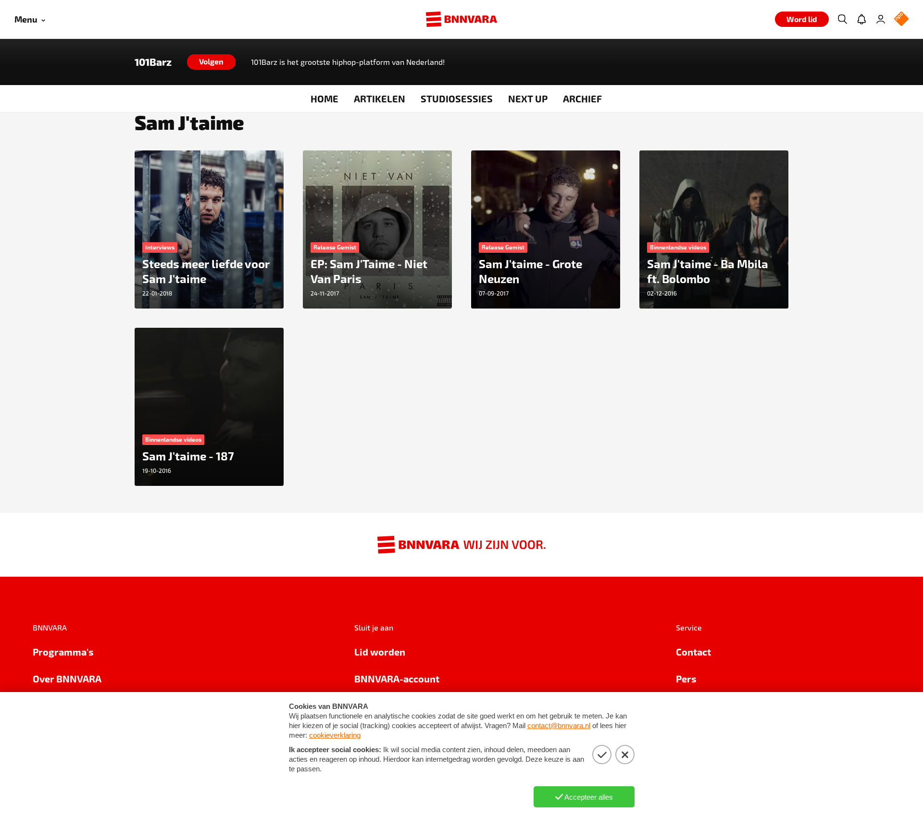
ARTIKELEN (379, 98)
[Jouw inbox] (861, 19)
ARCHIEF (582, 98)
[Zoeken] (842, 19)
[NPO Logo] (901, 19)
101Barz (153, 62)
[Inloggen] (880, 19)
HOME (324, 98)
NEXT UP (528, 98)
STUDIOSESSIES (457, 98)
